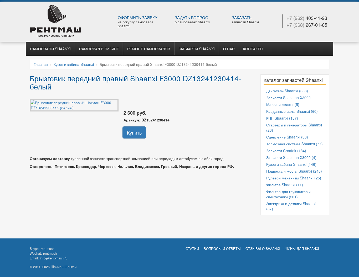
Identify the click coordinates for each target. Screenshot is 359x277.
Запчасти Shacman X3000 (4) (291, 157)
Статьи (192, 248)
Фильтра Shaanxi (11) (284, 184)
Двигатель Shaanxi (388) (287, 90)
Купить (134, 132)
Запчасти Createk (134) (286, 150)
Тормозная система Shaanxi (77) (294, 143)
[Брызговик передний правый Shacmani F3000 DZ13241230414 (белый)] (74, 104)
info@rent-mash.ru (54, 258)
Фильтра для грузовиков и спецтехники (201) (288, 194)
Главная (41, 64)
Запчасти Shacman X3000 (288, 97)
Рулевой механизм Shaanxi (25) (293, 177)
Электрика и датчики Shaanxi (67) (291, 206)
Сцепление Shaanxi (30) (287, 137)
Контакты (253, 48)
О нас (229, 48)
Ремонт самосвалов (148, 48)
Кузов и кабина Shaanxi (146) (291, 164)
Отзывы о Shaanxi (262, 248)
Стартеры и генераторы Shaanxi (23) (294, 127)
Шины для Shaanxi (302, 248)
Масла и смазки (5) (282, 104)
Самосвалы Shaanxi (50, 48)
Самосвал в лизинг (99, 48)
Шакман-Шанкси (64, 21)
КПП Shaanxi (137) (282, 118)
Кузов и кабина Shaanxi (74, 64)
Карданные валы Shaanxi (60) (292, 111)
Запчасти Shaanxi (196, 48)
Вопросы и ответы (222, 248)
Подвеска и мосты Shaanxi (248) (294, 171)
